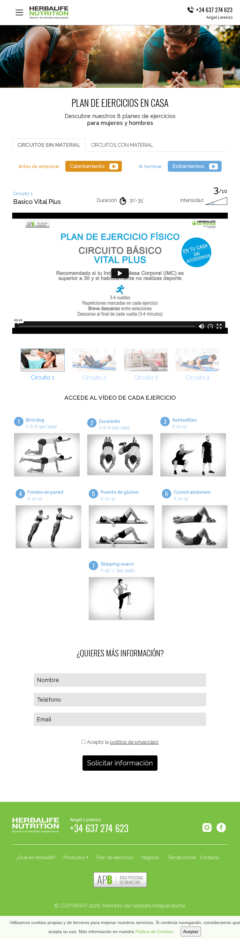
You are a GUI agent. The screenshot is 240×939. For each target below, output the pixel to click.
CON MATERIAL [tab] (122, 145)
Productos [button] (74, 857)
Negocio (150, 857)
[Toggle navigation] (19, 12)
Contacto (209, 857)
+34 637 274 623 (214, 10)
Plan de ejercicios (115, 857)
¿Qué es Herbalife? (36, 857)
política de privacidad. (134, 742)
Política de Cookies (154, 931)
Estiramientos (188, 166)
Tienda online (181, 857)
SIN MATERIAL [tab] (49, 145)
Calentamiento (87, 166)
